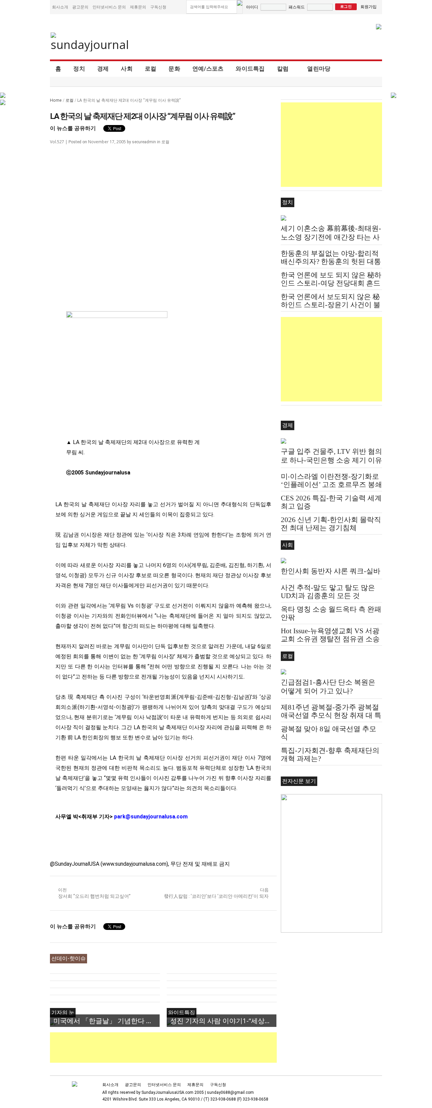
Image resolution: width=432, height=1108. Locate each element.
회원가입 (368, 6)
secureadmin (144, 142)
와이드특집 (250, 68)
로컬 (151, 68)
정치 (79, 68)
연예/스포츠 (208, 68)
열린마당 (318, 68)
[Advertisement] (173, 1047)
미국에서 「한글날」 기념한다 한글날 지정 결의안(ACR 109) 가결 (106, 1020)
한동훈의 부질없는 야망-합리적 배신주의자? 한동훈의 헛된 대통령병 (331, 261)
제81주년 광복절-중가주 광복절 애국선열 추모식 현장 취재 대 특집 (331, 715)
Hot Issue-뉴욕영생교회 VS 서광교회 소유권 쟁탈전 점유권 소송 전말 (330, 639)
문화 (174, 68)
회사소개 (60, 7)
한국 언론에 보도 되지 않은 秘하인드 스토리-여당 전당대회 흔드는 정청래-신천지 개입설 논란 (331, 283)
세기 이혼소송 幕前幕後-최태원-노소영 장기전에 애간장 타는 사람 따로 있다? (331, 237)
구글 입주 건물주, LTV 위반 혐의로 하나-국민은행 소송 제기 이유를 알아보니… (331, 460)
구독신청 (158, 7)
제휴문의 (138, 7)
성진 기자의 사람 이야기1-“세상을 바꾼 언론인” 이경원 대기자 (223, 1020)
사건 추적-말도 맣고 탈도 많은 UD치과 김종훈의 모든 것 (328, 592)
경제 (103, 68)
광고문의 (80, 7)
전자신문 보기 (299, 781)
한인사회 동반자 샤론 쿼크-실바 (330, 571)
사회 (127, 68)
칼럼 (283, 68)
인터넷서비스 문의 (109, 7)
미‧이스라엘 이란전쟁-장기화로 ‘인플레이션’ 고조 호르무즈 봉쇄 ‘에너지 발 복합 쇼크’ (331, 484)
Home (56, 100)
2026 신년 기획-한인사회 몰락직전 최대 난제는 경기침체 (331, 524)
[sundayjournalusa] (90, 41)
